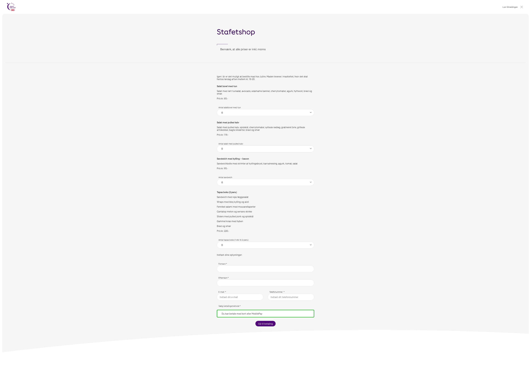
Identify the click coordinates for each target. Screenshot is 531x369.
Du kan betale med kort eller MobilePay (242, 313)
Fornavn (222, 264)
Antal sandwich (225, 177)
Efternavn (222, 278)
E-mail (221, 292)
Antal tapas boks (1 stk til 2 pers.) (233, 240)
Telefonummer (276, 292)
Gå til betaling (265, 323)
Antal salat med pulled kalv (230, 144)
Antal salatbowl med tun (229, 107)
